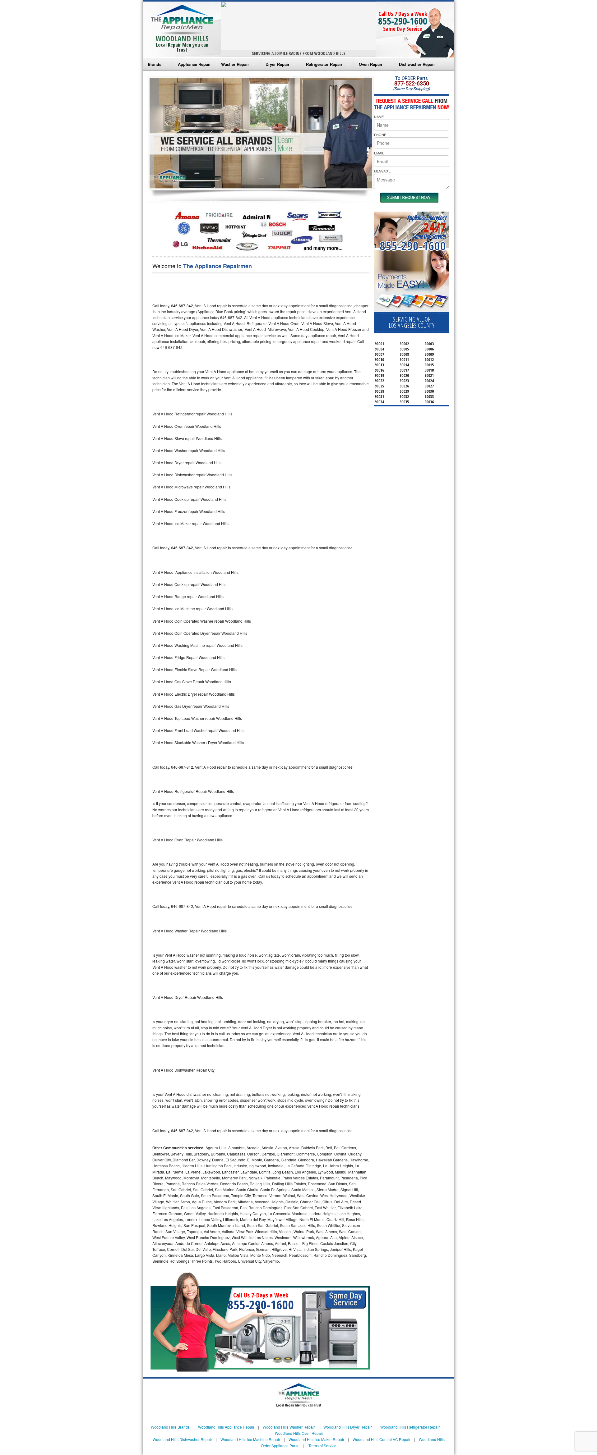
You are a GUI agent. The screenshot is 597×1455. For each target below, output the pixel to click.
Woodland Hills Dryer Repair (347, 1427)
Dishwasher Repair (417, 64)
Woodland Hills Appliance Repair (226, 1427)
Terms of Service (322, 1445)
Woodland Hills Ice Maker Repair (316, 1439)
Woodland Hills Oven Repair (299, 1433)
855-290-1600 (402, 21)
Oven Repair (370, 64)
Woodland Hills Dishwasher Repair (182, 1439)
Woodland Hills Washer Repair (289, 1427)
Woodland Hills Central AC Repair (381, 1439)
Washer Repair (235, 64)
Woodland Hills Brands (170, 1427)
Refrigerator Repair (324, 64)
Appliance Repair (194, 64)
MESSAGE (382, 170)
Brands (154, 64)
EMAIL (379, 152)
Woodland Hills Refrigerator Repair (410, 1427)
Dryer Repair (277, 64)
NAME (379, 116)
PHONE (380, 134)
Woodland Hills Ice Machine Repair (250, 1439)
